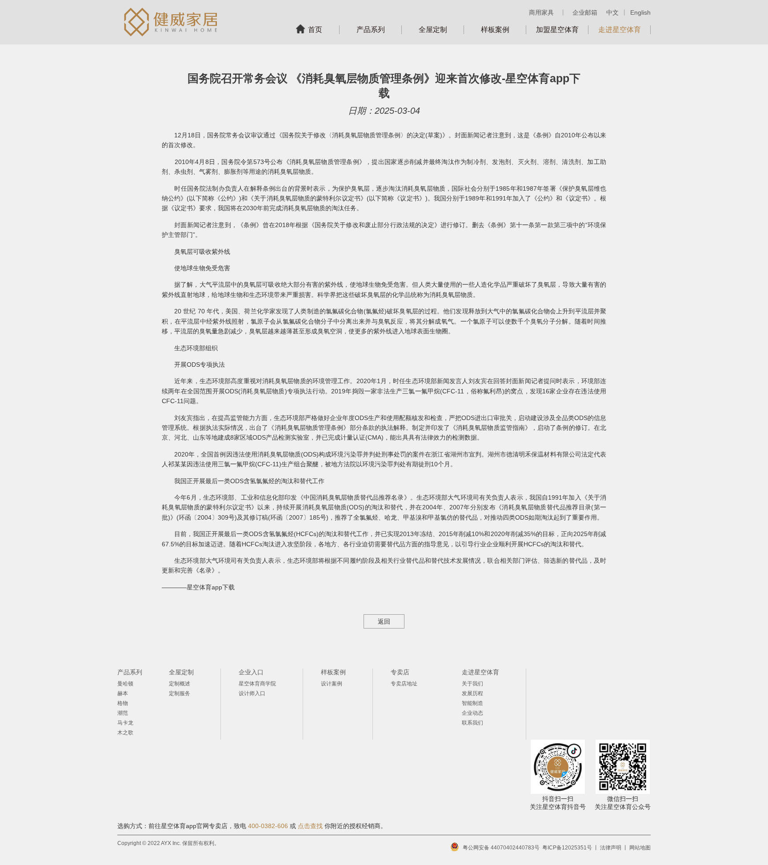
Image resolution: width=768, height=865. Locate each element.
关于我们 (472, 684)
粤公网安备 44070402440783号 (501, 848)
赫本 (122, 693)
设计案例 (331, 684)
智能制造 (472, 703)
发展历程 (472, 693)
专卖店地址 (404, 684)
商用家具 (541, 12)
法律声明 (610, 848)
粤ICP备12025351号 (567, 848)
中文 (612, 12)
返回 (384, 621)
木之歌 (125, 732)
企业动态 (472, 713)
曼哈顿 (125, 684)
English (640, 12)
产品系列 (370, 29)
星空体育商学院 (257, 684)
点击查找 (310, 825)
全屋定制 (433, 29)
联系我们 (472, 723)
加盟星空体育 (557, 29)
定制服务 (179, 693)
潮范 (122, 713)
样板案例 (495, 29)
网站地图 (640, 848)
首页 (315, 29)
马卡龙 (125, 723)
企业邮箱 (584, 12)
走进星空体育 (619, 29)
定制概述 (179, 684)
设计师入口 (252, 693)
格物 (122, 703)
